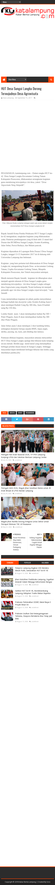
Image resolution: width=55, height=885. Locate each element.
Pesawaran (30, 413)
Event (20, 413)
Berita (12, 413)
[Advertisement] (27, 46)
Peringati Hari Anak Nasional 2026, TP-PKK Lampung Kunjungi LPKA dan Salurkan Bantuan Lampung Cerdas (23, 456)
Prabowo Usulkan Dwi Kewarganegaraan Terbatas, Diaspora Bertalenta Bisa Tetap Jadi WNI (33, 616)
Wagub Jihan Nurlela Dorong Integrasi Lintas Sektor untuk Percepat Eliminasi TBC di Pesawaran (25, 523)
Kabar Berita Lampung (27, 882)
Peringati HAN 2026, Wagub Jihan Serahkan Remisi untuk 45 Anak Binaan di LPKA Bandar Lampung (26, 489)
